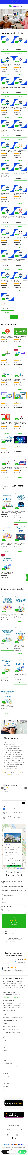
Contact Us (5, 1060)
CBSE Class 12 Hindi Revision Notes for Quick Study (6, 676)
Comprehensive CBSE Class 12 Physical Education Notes (20, 646)
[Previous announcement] (2, 1)
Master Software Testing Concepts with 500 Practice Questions (6, 446)
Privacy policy (22, 1147)
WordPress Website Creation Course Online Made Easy (6, 380)
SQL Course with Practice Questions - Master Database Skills (6, 423)
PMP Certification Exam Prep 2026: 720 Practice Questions (19, 65)
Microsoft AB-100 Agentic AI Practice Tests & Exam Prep (19, 217)
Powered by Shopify (15, 1147)
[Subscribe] (21, 1129)
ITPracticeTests (19, 808)
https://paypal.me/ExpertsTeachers (11, 997)
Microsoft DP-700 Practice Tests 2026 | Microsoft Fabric (7, 281)
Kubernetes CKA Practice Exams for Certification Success (7, 45)
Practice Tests (6, 1076)
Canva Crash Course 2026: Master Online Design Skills (19, 358)
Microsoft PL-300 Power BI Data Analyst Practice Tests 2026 (20, 87)
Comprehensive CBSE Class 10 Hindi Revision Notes (20, 544)
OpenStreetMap (19, 868)
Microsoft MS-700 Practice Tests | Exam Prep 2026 (20, 194)
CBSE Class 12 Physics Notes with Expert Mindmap (6, 644)
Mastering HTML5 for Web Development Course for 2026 (7, 337)
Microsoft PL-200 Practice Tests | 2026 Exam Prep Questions (20, 173)
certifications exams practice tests (8, 818)
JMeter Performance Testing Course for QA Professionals (6, 468)
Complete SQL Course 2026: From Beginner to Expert (19, 445)
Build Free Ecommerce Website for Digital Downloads (20, 401)
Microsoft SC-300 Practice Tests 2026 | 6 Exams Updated (20, 130)
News (4, 1070)
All (6, 809)
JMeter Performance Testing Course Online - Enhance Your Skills (20, 423)
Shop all (14, 23)
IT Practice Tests (18, 818)
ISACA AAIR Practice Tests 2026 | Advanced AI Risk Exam (20, 151)
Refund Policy (6, 1083)
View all (14, 317)
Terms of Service (6, 1093)
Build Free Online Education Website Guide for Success (6, 401)
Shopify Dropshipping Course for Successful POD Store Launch (20, 337)
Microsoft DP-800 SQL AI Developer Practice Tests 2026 (7, 238)
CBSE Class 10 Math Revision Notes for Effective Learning (6, 544)
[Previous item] (2, 788)
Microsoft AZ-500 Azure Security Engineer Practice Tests (7, 173)
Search (4, 1040)
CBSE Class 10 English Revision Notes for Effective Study (7, 573)
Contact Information (7, 1057)
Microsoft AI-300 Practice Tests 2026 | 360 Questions (7, 260)
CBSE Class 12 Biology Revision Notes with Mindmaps (20, 614)
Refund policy (7, 1149)
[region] (12, 863)
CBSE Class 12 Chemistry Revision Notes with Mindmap (7, 706)
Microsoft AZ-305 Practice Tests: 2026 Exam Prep (7, 108)
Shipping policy (22, 1149)
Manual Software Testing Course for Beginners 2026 (20, 468)
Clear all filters (6, 822)
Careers (4, 1053)
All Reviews (5, 1047)
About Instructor (7, 1044)
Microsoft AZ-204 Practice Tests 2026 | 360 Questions (20, 260)
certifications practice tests (19, 813)
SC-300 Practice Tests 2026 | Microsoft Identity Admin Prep (7, 65)
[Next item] (25, 788)
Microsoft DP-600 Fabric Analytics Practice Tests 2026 (6, 151)
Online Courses (6, 1073)
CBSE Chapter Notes (7, 1063)
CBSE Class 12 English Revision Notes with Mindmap (20, 675)
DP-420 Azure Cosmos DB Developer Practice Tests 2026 (7, 87)
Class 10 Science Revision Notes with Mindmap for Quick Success (7, 512)
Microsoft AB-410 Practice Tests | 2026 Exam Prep (7, 130)
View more (11, 855)
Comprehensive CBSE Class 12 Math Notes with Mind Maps (7, 615)
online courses (7, 813)
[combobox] (16, 803)
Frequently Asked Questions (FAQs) (11, 1067)
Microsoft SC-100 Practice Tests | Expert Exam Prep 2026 (7, 217)
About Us (5, 1050)
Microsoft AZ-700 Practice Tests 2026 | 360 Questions (7, 303)
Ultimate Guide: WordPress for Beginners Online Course (20, 380)
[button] (2, 6)
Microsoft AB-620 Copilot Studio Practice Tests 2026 (20, 108)
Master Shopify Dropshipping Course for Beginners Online (6, 358)
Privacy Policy (6, 1080)
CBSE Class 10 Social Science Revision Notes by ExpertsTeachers (19, 512)
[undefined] (23, 803)
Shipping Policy (6, 1086)
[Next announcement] (25, 1)
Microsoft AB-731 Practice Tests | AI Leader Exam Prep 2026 (20, 238)
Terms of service (14, 1149)
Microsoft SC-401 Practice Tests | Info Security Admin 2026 (20, 45)
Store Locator (6, 1089)
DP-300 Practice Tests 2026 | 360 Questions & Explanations (20, 281)
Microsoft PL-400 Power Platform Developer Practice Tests (6, 194)
